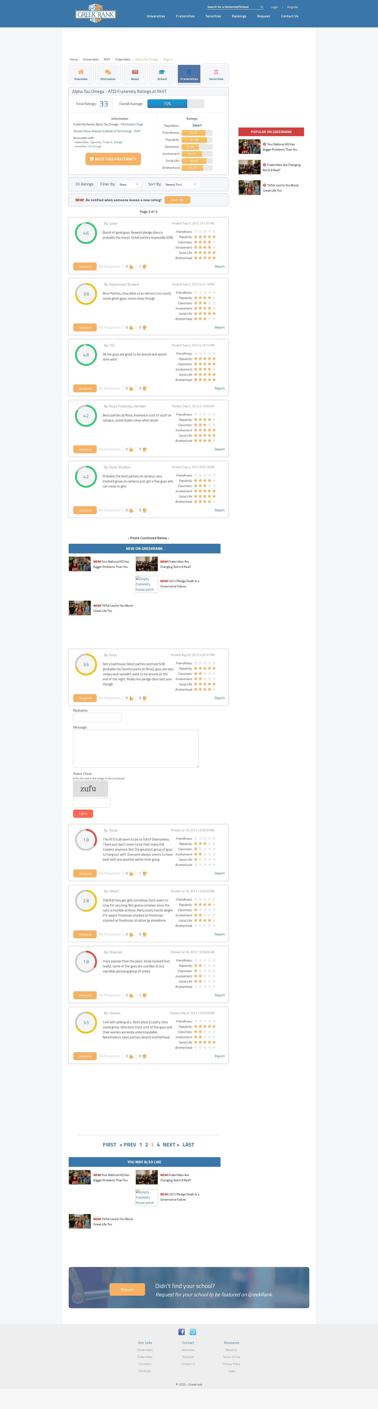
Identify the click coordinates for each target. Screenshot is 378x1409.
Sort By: (154, 184)
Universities (156, 16)
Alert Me (177, 200)
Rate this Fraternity (114, 159)
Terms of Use (231, 1356)
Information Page (132, 124)
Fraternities (185, 16)
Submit (83, 813)
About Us (231, 1349)
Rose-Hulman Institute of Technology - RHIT (112, 131)
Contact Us (289, 16)
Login (274, 7)
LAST (188, 1144)
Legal (231, 1370)
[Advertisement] (148, 1098)
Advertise (188, 1349)
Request (263, 16)
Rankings (239, 16)
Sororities (213, 16)
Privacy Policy (231, 1363)
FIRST (109, 1144)
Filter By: (107, 184)
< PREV (127, 1144)
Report (220, 266)
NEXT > (171, 1144)
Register (292, 7)
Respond (85, 266)
